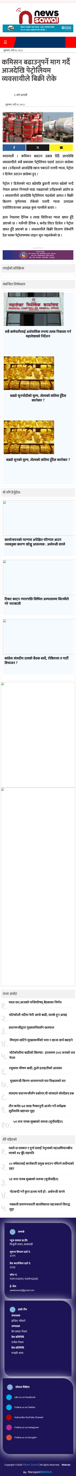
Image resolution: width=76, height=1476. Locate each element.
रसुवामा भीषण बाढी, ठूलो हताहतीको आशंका (35, 1068)
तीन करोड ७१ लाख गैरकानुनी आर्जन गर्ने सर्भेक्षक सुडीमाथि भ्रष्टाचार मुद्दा (37, 1109)
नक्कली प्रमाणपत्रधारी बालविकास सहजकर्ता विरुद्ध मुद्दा (39, 1207)
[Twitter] (37, 147)
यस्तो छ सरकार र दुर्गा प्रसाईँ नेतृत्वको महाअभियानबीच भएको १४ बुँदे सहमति (40, 1151)
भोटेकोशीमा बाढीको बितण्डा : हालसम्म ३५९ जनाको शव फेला (42, 1055)
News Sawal (30, 1464)
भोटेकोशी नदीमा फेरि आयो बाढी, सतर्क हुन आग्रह (38, 1015)
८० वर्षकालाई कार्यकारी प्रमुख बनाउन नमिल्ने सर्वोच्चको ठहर (41, 1166)
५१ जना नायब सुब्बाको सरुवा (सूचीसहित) (38, 1121)
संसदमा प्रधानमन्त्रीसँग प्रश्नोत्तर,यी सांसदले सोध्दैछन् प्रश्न (41, 1093)
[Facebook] (14, 147)
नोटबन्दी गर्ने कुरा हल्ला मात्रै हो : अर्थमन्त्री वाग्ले (37, 1192)
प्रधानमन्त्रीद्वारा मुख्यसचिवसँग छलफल (31, 1027)
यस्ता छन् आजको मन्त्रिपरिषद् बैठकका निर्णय (35, 1002)
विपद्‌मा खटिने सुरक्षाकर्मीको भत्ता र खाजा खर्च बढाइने (41, 1040)
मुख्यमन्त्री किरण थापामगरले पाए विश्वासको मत (38, 1081)
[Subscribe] (61, 147)
